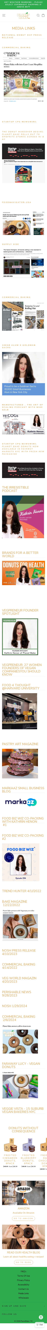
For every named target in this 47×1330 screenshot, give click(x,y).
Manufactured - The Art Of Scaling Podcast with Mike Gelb (22, 407)
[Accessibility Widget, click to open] (41, 1317)
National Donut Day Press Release (22, 36)
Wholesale (23, 1297)
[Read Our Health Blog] (23, 1237)
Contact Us (23, 1289)
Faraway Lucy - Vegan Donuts (21, 1065)
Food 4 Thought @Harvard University (20, 687)
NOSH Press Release (19, 950)
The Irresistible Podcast (15, 489)
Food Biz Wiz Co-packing (23, 835)
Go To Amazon (23, 1218)
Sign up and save (14, 1306)
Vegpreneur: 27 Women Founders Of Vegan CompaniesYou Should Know (22, 669)
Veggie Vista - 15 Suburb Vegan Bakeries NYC (23, 1110)
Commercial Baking (16, 47)
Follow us (9, 1314)
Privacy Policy (23, 1280)
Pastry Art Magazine (20, 744)
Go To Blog (23, 1262)
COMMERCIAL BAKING (16, 297)
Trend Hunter (14, 891)
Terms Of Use (23, 1276)
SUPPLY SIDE (10, 244)
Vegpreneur (12, 610)
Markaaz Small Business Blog (23, 790)
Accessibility (23, 1284)
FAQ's (23, 1271)
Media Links (23, 1293)
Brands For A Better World (20, 554)
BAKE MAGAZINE (14, 901)
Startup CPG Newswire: (19, 121)
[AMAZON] (23, 1193)
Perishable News (16, 992)
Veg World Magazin (19, 978)
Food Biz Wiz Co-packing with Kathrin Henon (23, 820)
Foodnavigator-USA (16, 202)
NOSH (6, 1006)
